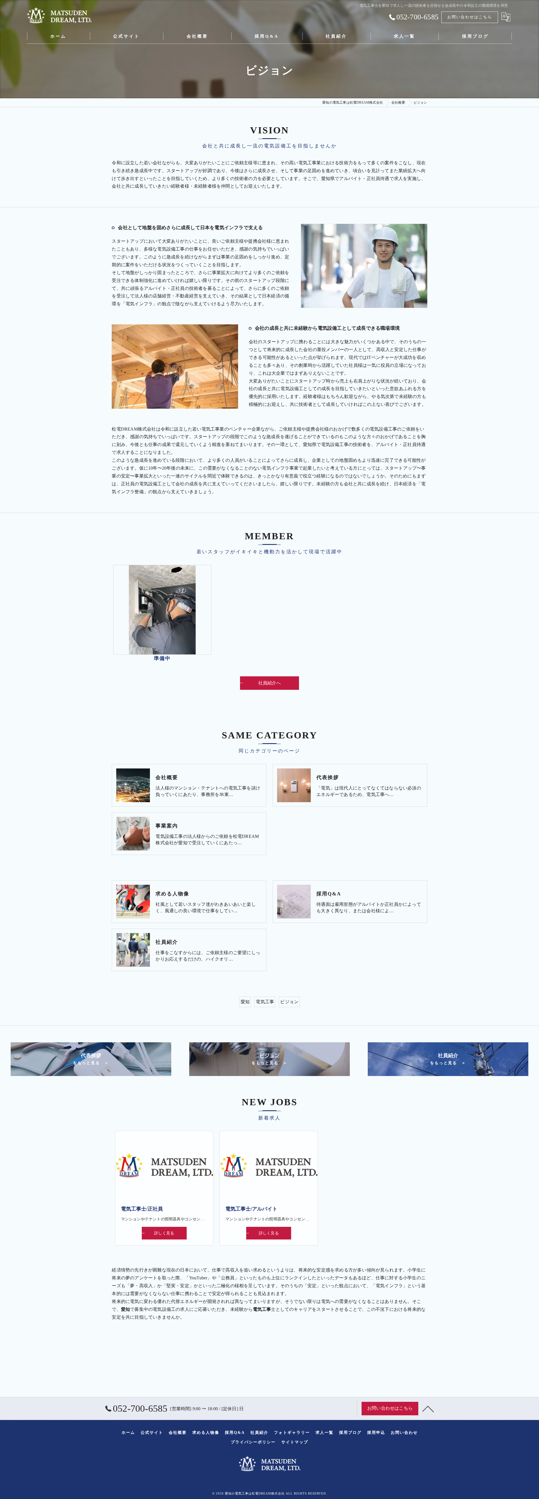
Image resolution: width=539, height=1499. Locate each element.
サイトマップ (294, 1442)
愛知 (245, 1001)
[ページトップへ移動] (428, 1408)
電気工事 (265, 1001)
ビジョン (289, 1001)
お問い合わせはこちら (469, 17)
